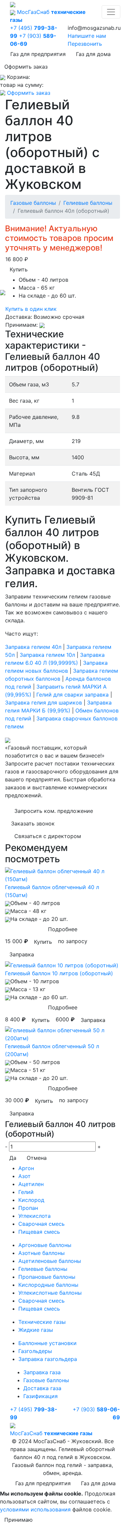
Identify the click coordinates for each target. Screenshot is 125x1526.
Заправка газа (42, 1372)
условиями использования (35, 1509)
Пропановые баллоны (46, 1276)
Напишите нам (87, 35)
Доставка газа (42, 1388)
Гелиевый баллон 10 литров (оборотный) (59, 973)
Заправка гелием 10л (47, 654)
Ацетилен (31, 1184)
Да (12, 1158)
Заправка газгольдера (47, 1359)
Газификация (40, 1396)
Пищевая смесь (39, 1231)
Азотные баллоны (41, 1253)
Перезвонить (85, 43)
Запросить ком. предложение (53, 811)
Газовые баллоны (33, 202)
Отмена (37, 1158)
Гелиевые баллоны (87, 202)
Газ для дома (93, 54)
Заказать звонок (33, 823)
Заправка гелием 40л (33, 647)
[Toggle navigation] (111, 12)
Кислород (31, 1200)
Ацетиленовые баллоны (49, 1261)
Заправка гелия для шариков (43, 702)
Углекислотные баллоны (50, 1292)
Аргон (26, 1168)
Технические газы (42, 1322)
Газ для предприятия (38, 54)
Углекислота (34, 1216)
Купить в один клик (31, 309)
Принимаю (18, 1519)
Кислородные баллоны (48, 1284)
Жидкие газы (35, 1330)
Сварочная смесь (41, 1223)
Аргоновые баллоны (44, 1245)
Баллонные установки (47, 1343)
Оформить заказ (26, 66)
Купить (19, 269)
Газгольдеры (35, 1351)
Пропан (28, 1208)
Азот (24, 1176)
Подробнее (62, 929)
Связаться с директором (47, 836)
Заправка (21, 954)
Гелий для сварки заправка (72, 694)
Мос (51, 1433)
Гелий (26, 1192)
